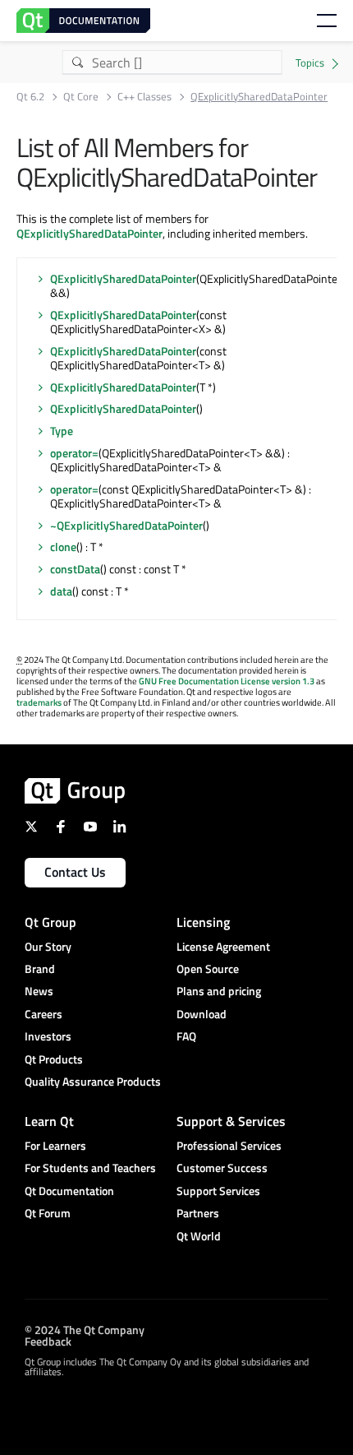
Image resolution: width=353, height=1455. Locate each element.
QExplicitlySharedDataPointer (89, 233)
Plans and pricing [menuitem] (218, 990)
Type (61, 430)
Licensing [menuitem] (203, 922)
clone (63, 546)
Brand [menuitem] (40, 968)
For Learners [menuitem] (55, 1145)
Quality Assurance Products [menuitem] (93, 1081)
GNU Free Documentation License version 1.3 (226, 681)
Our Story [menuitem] (48, 946)
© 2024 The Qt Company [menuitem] (84, 1329)
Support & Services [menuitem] (231, 1121)
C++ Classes (144, 96)
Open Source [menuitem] (207, 968)
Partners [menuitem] (197, 1212)
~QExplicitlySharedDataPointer (126, 525)
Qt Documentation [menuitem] (69, 1190)
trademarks (39, 702)
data (61, 591)
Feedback (48, 1341)
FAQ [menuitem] (186, 1036)
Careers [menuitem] (43, 1013)
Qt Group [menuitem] (50, 922)
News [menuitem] (39, 990)
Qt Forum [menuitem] (48, 1212)
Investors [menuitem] (48, 1036)
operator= (74, 452)
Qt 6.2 (30, 96)
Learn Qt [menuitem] (49, 1121)
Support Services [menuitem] (218, 1190)
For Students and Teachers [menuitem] (90, 1167)
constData (75, 568)
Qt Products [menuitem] (54, 1059)
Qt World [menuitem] (198, 1235)
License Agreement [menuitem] (223, 946)
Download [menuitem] (201, 1013)
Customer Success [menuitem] (222, 1167)
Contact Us (75, 872)
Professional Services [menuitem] (229, 1145)
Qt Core (81, 96)
